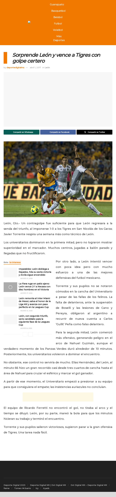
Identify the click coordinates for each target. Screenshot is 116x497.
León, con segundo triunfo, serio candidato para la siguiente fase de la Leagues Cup (34, 320)
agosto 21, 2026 (26, 278)
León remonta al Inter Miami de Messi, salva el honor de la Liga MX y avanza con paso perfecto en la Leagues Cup (35, 303)
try (37, 488)
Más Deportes (59, 38)
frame (7, 488)
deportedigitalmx (15, 67)
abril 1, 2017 (35, 67)
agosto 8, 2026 (26, 328)
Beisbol (58, 17)
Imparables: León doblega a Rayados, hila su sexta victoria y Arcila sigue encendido (35, 272)
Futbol (58, 23)
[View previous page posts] (25, 334)
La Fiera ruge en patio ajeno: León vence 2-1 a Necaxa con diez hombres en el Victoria (34, 286)
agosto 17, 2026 (26, 293)
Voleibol (58, 29)
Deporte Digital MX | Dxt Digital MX (48, 485)
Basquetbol (58, 10)
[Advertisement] (58, 397)
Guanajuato (57, 4)
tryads (46, 488)
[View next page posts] (30, 334)
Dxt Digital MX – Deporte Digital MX (89, 485)
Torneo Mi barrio (22, 488)
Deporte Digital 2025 (14, 485)
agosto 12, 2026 (26, 311)
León (47, 67)
